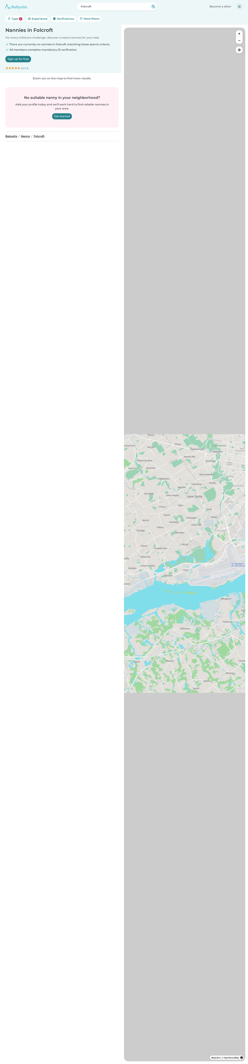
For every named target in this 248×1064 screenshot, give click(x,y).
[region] (184, 544)
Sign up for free (18, 59)
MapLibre (215, 1057)
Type (16, 18)
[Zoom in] (239, 33)
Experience (39, 18)
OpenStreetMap (231, 1057)
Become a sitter (220, 6)
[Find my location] (239, 49)
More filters (91, 18)
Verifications (65, 18)
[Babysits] (16, 6)
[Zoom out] (239, 40)
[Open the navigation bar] (239, 6)
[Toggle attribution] (242, 1058)
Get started (62, 116)
